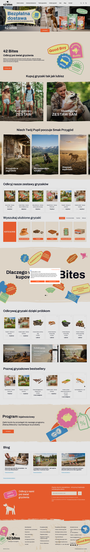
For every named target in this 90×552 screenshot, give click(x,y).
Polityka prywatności (55, 269)
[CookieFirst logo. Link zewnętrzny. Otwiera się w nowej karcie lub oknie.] (30, 270)
